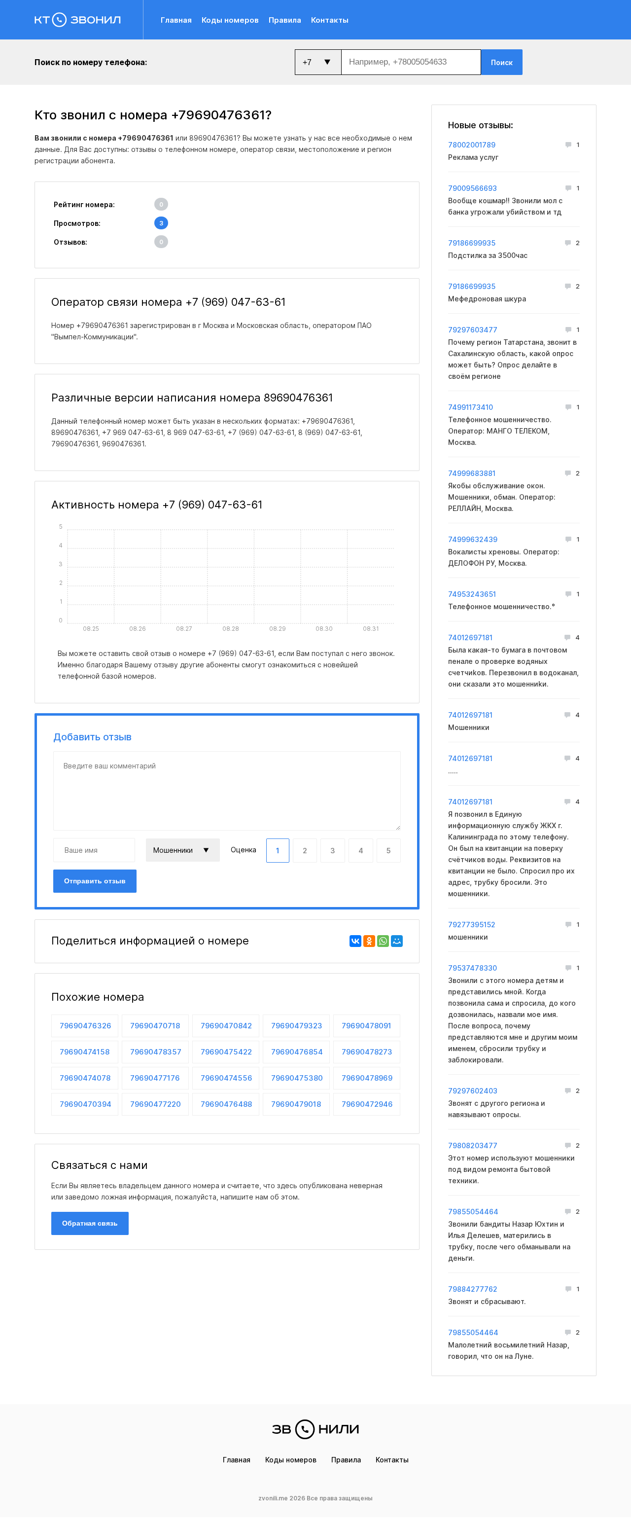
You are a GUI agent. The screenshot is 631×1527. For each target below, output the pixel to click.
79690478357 (155, 1051)
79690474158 (84, 1051)
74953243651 (472, 594)
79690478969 (367, 1078)
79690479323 (296, 1025)
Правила (285, 20)
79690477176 (155, 1078)
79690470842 (226, 1025)
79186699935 (471, 243)
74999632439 (472, 539)
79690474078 (85, 1078)
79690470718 (155, 1025)
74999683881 (471, 473)
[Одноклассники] (369, 941)
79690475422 (226, 1051)
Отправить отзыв (95, 881)
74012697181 (470, 637)
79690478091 (366, 1025)
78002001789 (471, 145)
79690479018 (296, 1104)
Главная (176, 20)
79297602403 (472, 1091)
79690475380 (297, 1078)
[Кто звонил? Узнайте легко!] (89, 19)
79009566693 (472, 188)
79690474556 (226, 1078)
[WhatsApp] (383, 941)
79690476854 (297, 1051)
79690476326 (85, 1025)
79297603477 (472, 330)
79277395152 (471, 924)
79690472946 (367, 1104)
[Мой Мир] (397, 941)
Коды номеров (230, 20)
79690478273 (367, 1051)
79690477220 (155, 1104)
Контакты (330, 20)
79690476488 (226, 1104)
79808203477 (472, 1145)
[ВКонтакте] (355, 941)
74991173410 (470, 407)
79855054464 (473, 1211)
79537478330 (472, 968)
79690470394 (85, 1104)
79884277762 (472, 1289)
